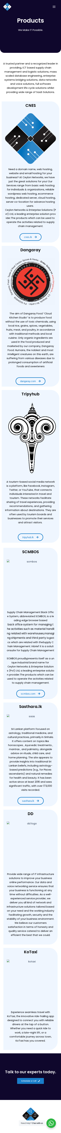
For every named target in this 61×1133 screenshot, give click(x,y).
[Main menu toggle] (54, 6)
